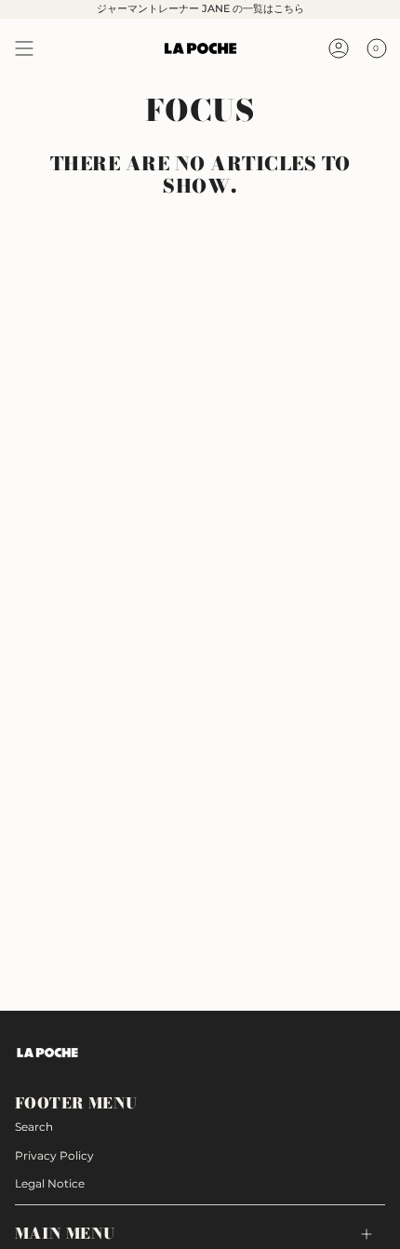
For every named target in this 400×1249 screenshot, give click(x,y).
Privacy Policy (54, 1155)
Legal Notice (50, 1183)
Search (34, 1127)
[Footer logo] (47, 1052)
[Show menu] (24, 48)
